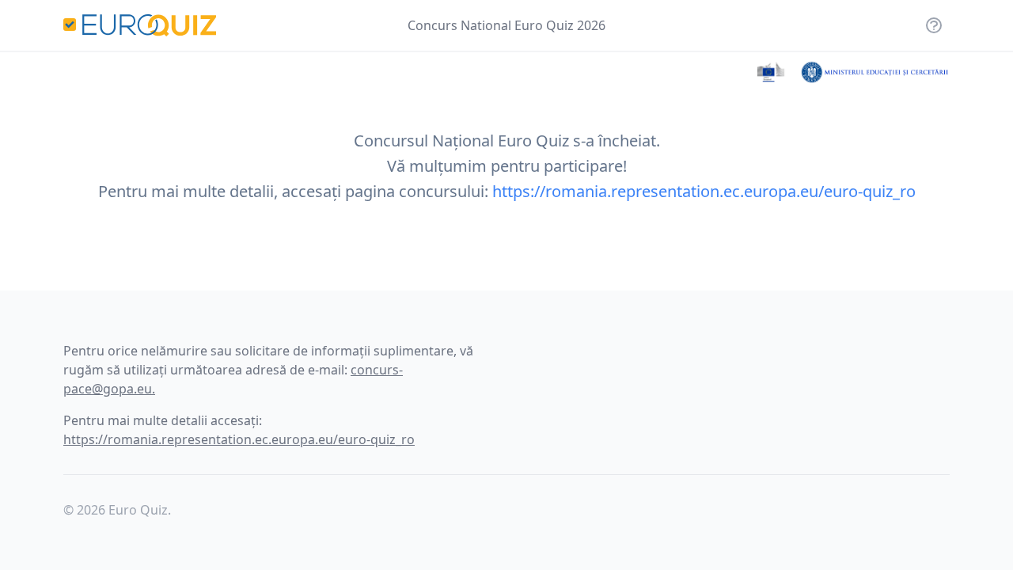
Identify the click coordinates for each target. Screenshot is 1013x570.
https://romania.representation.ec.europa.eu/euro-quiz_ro (704, 191)
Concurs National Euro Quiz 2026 (506, 25)
